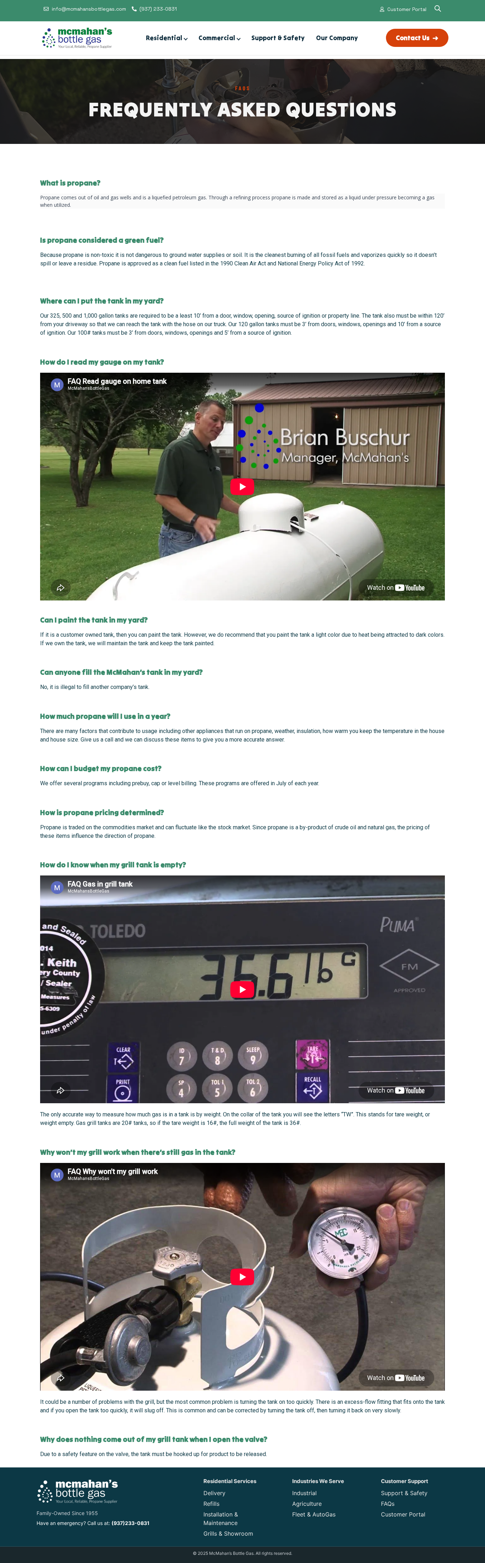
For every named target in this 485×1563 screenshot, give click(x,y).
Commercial (216, 38)
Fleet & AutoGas (314, 1514)
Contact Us (417, 37)
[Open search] (437, 9)
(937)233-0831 (130, 1523)
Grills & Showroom (228, 1533)
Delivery (214, 1493)
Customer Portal (403, 1514)
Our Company (337, 38)
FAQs (387, 1503)
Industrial (304, 1493)
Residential (164, 38)
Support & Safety (278, 38)
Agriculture (307, 1503)
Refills (211, 1503)
